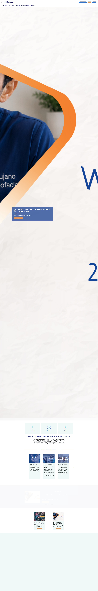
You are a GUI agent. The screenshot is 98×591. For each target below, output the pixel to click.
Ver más (18, 217)
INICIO (3, 5)
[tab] (48, 419)
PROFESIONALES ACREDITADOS (25, 5)
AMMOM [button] (6, 5)
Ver (45, 498)
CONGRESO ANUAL (33, 5)
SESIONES (13, 5)
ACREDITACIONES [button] (18, 5)
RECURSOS (9, 5)
